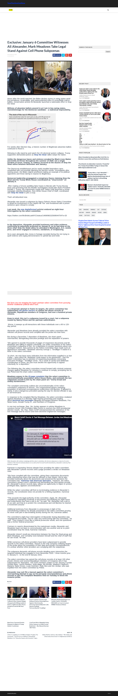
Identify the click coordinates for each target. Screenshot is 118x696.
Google (103, 209)
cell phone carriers (27, 310)
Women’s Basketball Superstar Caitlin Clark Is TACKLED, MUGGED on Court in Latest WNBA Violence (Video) (60, 602)
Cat (98, 209)
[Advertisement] (39, 27)
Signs (80, 215)
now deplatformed (29, 209)
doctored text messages (22, 400)
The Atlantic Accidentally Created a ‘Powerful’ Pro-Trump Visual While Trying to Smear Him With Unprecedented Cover (93, 165)
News (8, 583)
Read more (87, 98)
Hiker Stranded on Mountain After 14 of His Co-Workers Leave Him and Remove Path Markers (93, 158)
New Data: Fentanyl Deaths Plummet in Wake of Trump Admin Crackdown (15, 624)
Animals (93, 209)
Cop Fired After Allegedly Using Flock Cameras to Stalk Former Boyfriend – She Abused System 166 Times (39, 625)
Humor (88, 212)
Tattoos (87, 215)
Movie (99, 212)
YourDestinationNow (16, 3)
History (81, 212)
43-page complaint (36, 376)
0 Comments (10, 56)
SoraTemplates (11, 693)
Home (11, 10)
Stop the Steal (40, 155)
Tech (93, 215)
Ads (80, 209)
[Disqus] (39, 666)
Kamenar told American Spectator (36, 481)
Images (94, 212)
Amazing (86, 209)
